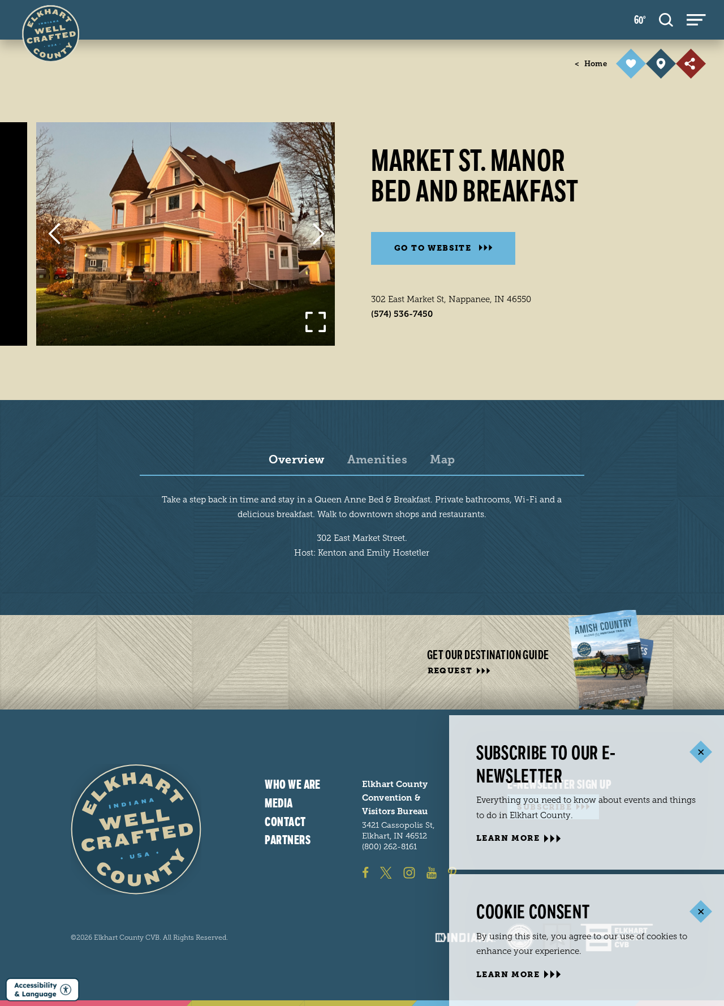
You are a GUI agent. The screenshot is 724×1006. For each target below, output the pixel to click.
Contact (285, 822)
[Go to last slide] (54, 233)
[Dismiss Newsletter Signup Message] (700, 752)
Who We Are (292, 785)
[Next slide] (318, 233)
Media (278, 803)
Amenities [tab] (377, 460)
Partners (288, 840)
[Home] (136, 829)
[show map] (661, 64)
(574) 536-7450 (402, 314)
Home (591, 63)
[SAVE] (631, 64)
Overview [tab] (296, 460)
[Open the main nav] (696, 19)
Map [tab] (442, 460)
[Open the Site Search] (666, 20)
